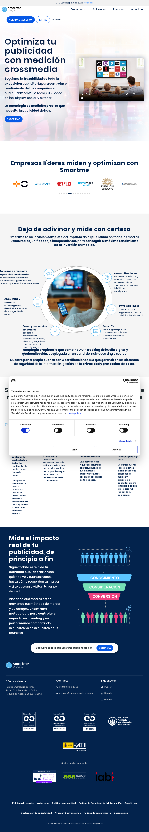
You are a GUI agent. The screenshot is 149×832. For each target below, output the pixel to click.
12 (88, 194)
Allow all (116, 449)
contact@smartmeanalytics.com (76, 693)
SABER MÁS (13, 119)
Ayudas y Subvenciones (68, 813)
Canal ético (130, 803)
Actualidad (137, 9)
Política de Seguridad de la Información (100, 803)
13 (90, 194)
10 (83, 194)
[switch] (58, 430)
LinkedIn (108, 693)
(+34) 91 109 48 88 (68, 687)
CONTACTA (105, 648)
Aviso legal (43, 803)
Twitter (107, 687)
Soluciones (99, 9)
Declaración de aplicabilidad (36, 813)
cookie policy (74, 413)
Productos (77, 9)
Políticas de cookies (23, 803)
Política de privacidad (64, 803)
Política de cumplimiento (97, 813)
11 (85, 194)
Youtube (108, 700)
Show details (125, 441)
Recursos (118, 9)
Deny (74, 449)
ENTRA (43, 20)
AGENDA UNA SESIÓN (20, 20)
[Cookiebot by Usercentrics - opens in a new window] (125, 380)
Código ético (121, 813)
